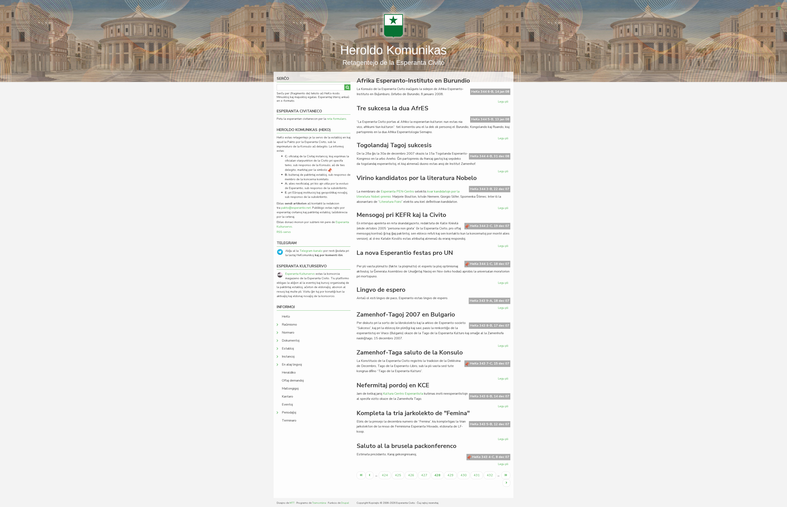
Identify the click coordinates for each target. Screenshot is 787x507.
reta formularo (336, 119)
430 (464, 475)
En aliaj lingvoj (292, 364)
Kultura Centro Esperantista (403, 393)
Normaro (288, 332)
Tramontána (319, 503)
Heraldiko (289, 372)
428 (439, 476)
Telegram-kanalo (311, 251)
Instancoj (288, 356)
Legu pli (503, 102)
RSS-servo (284, 232)
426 (411, 475)
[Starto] (393, 25)
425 (398, 475)
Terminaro (289, 420)
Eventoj (287, 404)
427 (425, 475)
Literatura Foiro (390, 201)
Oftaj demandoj (293, 380)
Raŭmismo (289, 324)
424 (385, 475)
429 (451, 475)
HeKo (286, 316)
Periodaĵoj (289, 412)
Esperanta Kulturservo (300, 274)
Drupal (345, 503)
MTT (292, 503)
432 (490, 475)
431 (477, 475)
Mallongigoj (290, 388)
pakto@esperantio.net (296, 208)
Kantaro (287, 396)
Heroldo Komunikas (393, 50)
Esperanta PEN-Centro (397, 191)
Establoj (288, 348)
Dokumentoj (290, 340)
